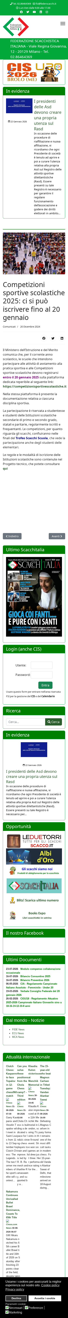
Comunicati (9, 326)
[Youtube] (34, 12)
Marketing (15, 1312)
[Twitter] (53, 338)
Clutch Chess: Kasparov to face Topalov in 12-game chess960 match (11, 1081)
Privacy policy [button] (14, 1289)
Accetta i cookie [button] (44, 1298)
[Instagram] (47, 12)
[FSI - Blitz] (34, 900)
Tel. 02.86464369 (22, 3)
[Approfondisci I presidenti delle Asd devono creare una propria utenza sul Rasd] (19, 105)
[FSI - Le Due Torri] (34, 841)
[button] (57, 72)
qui (5, 468)
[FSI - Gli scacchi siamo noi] (34, 871)
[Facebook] (44, 338)
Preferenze (35, 1307)
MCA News (18, 1037)
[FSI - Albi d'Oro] (34, 856)
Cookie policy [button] (50, 1285)
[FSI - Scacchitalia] (34, 885)
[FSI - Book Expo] (34, 916)
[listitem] (34, 156)
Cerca (55, 722)
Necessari (15, 1307)
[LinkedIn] (62, 338)
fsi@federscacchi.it (46, 3)
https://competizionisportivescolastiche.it (34, 386)
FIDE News (18, 1029)
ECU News (18, 1033)
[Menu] (62, 23)
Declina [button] (16, 1298)
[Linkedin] (41, 12)
